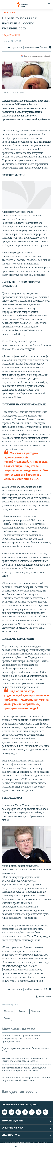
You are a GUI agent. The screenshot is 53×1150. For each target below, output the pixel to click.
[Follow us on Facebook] (18, 1112)
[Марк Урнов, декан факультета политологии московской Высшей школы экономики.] (26, 862)
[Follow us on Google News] (38, 1112)
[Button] (15, 48)
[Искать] (36, 1146)
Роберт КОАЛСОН (11, 35)
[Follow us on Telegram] (25, 1112)
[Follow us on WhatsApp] (32, 1112)
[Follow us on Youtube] (4, 1112)
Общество (8, 12)
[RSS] (45, 1112)
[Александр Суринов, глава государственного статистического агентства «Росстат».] (26, 208)
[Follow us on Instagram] (11, 1112)
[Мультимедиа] (16, 1146)
